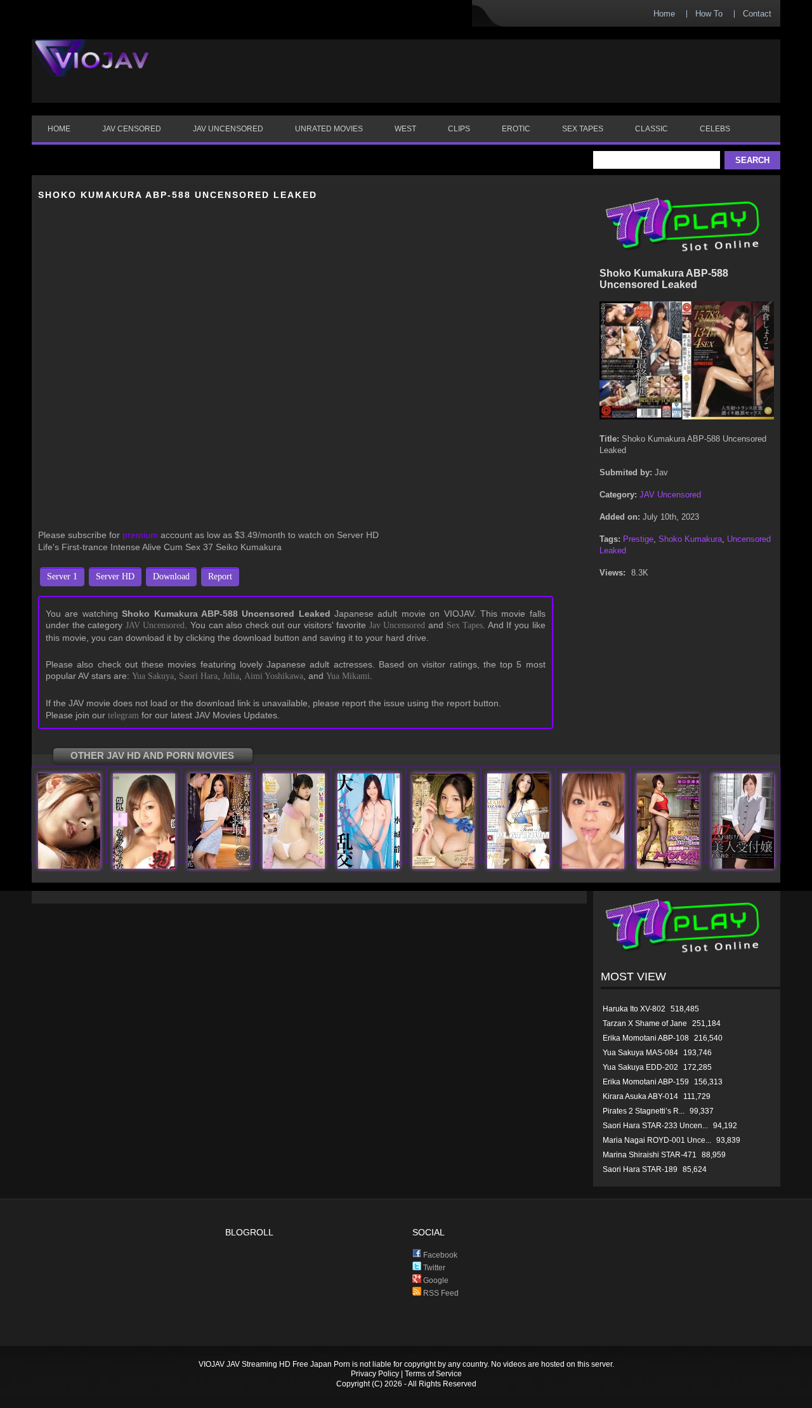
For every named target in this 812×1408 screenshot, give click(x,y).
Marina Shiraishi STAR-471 (650, 1154)
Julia (231, 676)
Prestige (638, 539)
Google (435, 1280)
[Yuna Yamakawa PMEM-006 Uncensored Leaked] (294, 866)
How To (709, 13)
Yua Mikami (348, 676)
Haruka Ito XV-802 (634, 1008)
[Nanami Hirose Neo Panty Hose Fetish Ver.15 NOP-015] (668, 866)
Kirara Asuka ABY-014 (640, 1096)
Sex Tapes (465, 625)
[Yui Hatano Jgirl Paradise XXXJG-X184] (69, 866)
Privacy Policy (375, 1373)
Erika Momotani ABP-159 (646, 1081)
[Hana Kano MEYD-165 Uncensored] (219, 866)
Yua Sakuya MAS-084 (640, 1052)
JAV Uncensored (155, 625)
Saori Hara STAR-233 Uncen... (655, 1125)
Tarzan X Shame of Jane (645, 1023)
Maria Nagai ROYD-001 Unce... (657, 1140)
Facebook (439, 1255)
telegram (123, 715)
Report (220, 576)
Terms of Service (433, 1373)
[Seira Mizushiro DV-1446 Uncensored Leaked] (368, 866)
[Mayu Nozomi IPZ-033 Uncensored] (593, 866)
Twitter (433, 1267)
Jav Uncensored (397, 625)
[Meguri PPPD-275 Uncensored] (443, 866)
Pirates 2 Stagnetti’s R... (643, 1111)
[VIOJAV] (92, 68)
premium (140, 535)
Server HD (115, 576)
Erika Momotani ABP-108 (646, 1038)
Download (171, 576)
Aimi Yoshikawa (273, 676)
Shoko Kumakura (690, 539)
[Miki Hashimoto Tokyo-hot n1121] (144, 866)
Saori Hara (198, 676)
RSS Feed (440, 1293)
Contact (757, 13)
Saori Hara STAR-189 (640, 1169)
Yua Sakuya (153, 676)
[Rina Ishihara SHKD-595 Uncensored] (743, 866)
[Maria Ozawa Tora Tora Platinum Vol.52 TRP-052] (518, 866)
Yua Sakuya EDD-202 (640, 1067)
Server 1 (62, 576)
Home (664, 13)
